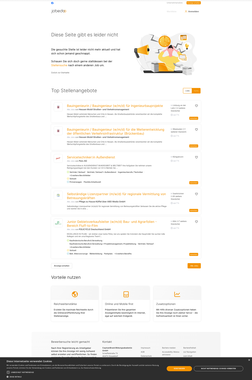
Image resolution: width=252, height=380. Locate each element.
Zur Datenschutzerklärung (91, 368)
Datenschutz (146, 356)
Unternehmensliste (175, 3)
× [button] (249, 360)
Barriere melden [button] (169, 348)
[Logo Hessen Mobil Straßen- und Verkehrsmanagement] (58, 107)
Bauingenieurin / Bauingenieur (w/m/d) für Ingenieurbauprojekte (115, 106)
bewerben (193, 118)
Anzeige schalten (193, 3)
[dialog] (126, 368)
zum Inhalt (187, 356)
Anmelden (193, 11)
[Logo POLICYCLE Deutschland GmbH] (58, 223)
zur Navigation (189, 352)
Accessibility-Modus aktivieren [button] (170, 353)
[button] (194, 106)
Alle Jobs (71, 109)
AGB (143, 352)
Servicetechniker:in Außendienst (91, 157)
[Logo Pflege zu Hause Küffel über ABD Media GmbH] (58, 195)
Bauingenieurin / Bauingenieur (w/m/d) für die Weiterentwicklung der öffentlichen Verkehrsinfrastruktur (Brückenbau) (115, 131)
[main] (126, 174)
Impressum (145, 348)
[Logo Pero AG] (58, 158)
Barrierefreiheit (189, 348)
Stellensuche (59, 65)
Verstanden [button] (179, 368)
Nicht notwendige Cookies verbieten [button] (218, 368)
